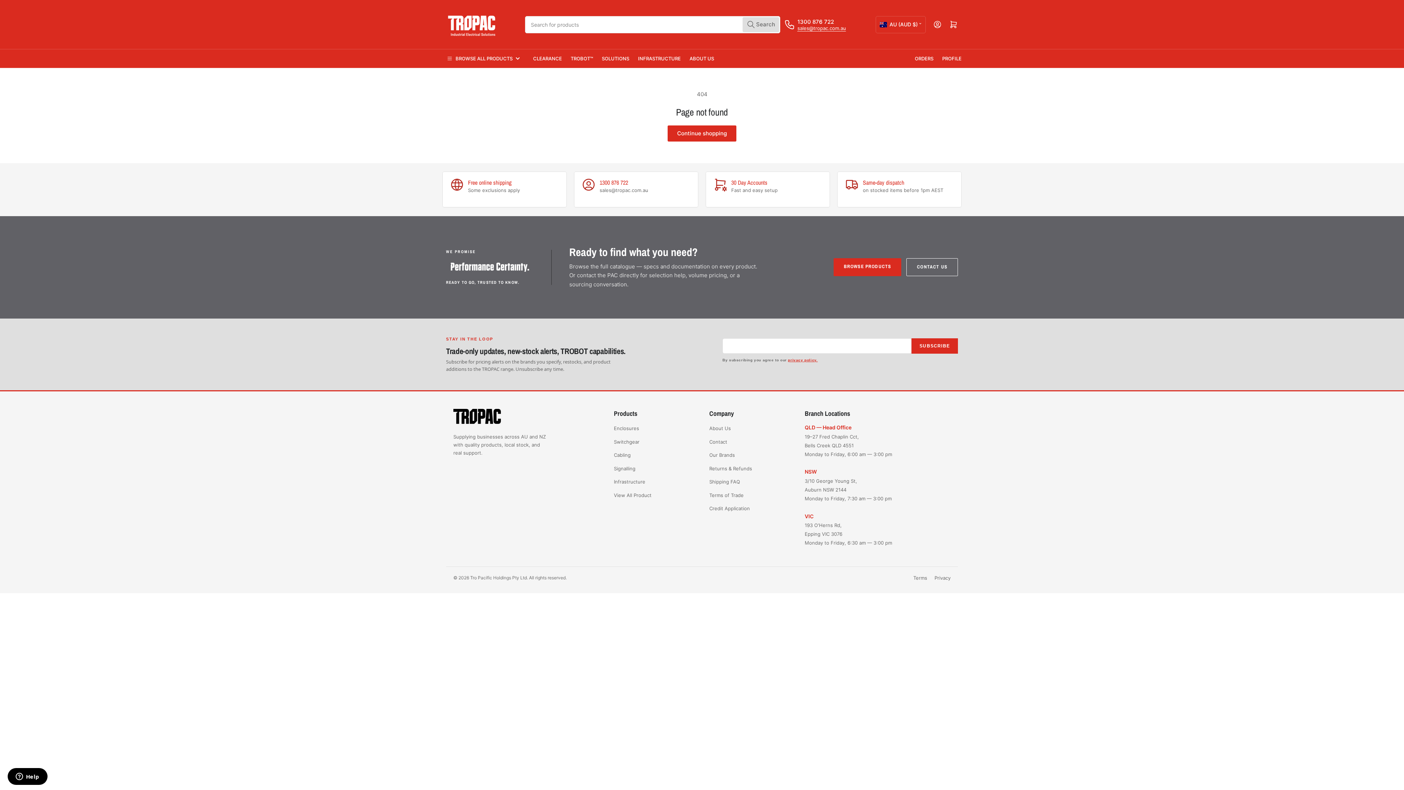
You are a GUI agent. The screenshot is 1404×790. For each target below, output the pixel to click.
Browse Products (867, 266)
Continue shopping (702, 133)
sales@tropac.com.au (821, 28)
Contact (718, 442)
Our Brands (722, 455)
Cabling (622, 455)
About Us (702, 58)
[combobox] (652, 24)
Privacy (943, 578)
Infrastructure (659, 58)
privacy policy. (803, 360)
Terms (920, 578)
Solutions (615, 58)
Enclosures (626, 428)
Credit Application (729, 508)
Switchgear (626, 442)
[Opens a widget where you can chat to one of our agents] (27, 777)
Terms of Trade (726, 495)
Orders (924, 58)
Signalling (624, 468)
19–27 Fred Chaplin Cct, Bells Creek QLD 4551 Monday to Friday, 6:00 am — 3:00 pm (848, 445)
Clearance (547, 58)
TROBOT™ (582, 58)
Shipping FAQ (724, 482)
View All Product (633, 495)
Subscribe (935, 346)
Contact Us (932, 267)
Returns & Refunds (730, 468)
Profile (952, 58)
